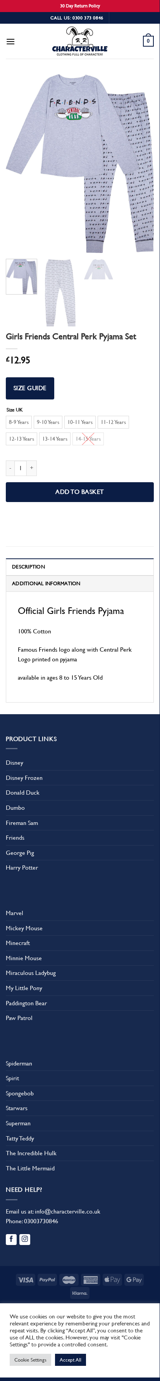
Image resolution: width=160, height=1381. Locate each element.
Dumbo (15, 807)
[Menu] (10, 41)
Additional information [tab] (46, 583)
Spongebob (20, 1093)
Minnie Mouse (24, 958)
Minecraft (18, 943)
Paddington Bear (26, 1003)
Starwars (17, 1108)
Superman (18, 1123)
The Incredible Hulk (31, 1153)
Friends (15, 837)
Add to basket (79, 491)
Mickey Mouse (24, 928)
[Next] (141, 163)
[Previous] (19, 163)
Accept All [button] (70, 1360)
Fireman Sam (22, 823)
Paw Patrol (19, 1018)
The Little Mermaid (30, 1168)
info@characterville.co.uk (67, 1211)
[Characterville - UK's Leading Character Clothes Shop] (80, 42)
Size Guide (30, 388)
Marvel (14, 913)
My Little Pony (24, 988)
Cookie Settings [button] (30, 1360)
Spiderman (19, 1063)
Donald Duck (23, 792)
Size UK (15, 410)
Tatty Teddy (20, 1138)
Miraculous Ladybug (31, 972)
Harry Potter (22, 867)
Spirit (12, 1078)
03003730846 (41, 1221)
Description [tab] (28, 567)
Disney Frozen (24, 777)
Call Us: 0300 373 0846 (76, 18)
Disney (14, 762)
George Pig (20, 852)
